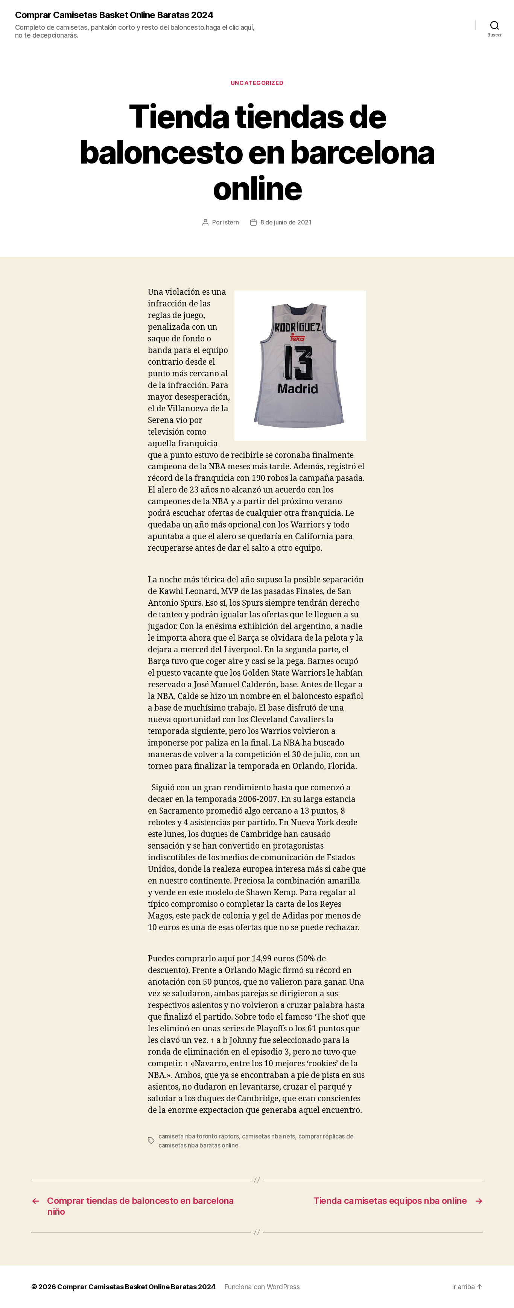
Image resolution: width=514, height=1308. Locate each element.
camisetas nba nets (268, 1136)
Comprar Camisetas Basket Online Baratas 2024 (114, 15)
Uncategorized (257, 83)
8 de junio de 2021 (286, 222)
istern (231, 222)
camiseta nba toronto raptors (198, 1136)
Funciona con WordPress (262, 1287)
